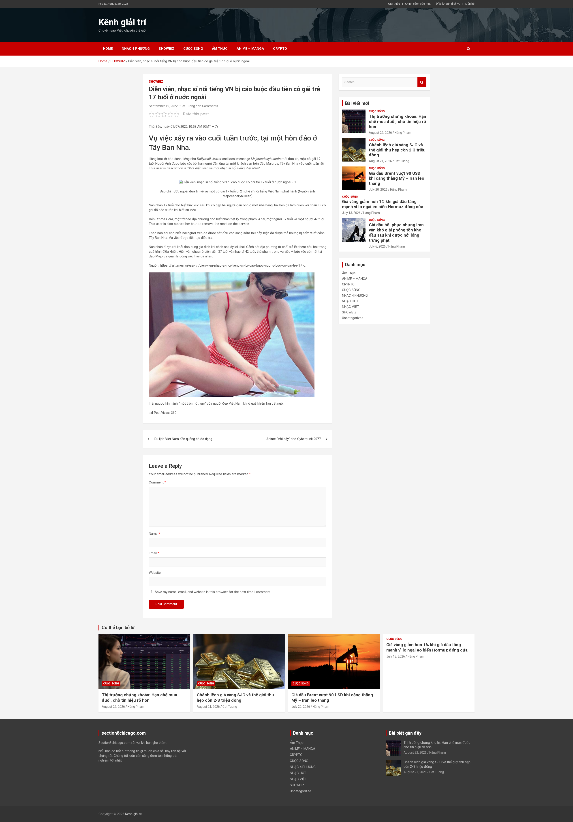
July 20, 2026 (378, 189)
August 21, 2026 (380, 161)
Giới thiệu (394, 3)
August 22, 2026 (380, 132)
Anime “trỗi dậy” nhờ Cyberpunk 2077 (293, 439)
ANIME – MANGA (250, 49)
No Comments (208, 106)
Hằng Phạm (403, 132)
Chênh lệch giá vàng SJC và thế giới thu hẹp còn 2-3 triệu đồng (397, 150)
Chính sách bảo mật (418, 3)
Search (421, 82)
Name (154, 534)
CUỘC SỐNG (193, 49)
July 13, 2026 (351, 213)
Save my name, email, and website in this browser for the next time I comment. (213, 592)
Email (154, 553)
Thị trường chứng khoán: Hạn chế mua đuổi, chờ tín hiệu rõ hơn (397, 121)
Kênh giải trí (122, 22)
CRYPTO (280, 49)
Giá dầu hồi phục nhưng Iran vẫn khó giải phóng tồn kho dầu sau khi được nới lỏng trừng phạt (396, 232)
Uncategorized (352, 318)
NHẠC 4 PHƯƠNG (136, 49)
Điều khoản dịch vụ (448, 3)
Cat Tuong (187, 106)
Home (108, 49)
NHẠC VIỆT (350, 307)
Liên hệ (470, 3)
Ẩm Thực (220, 49)
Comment (157, 482)
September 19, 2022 (163, 106)
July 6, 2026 (377, 246)
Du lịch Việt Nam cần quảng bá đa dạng (183, 439)
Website (155, 573)
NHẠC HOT (350, 301)
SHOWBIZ (166, 49)
